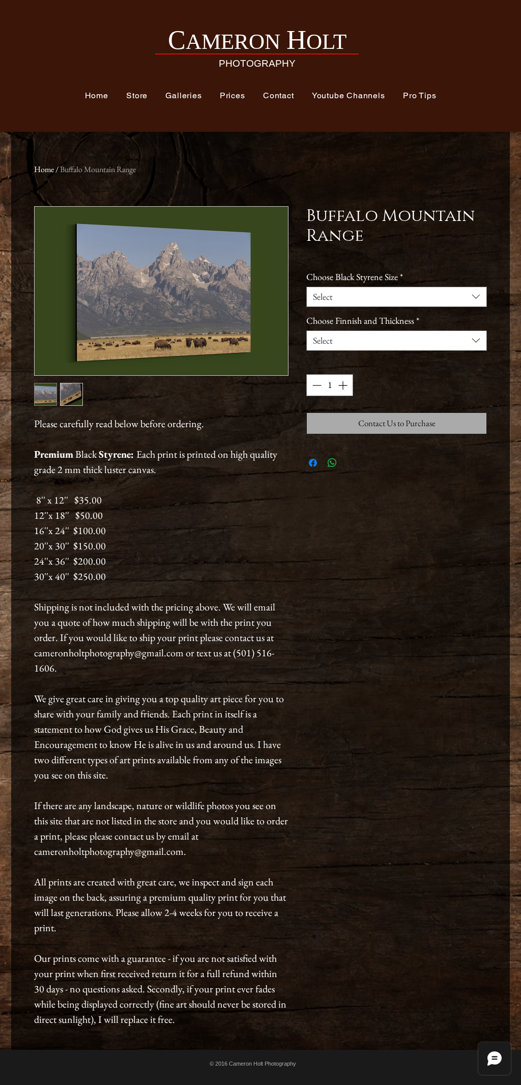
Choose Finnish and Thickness (362, 320)
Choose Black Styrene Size (354, 277)
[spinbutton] (330, 385)
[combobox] (396, 297)
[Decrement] (316, 385)
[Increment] (344, 385)
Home (44, 169)
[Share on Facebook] (313, 463)
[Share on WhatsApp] (332, 463)
